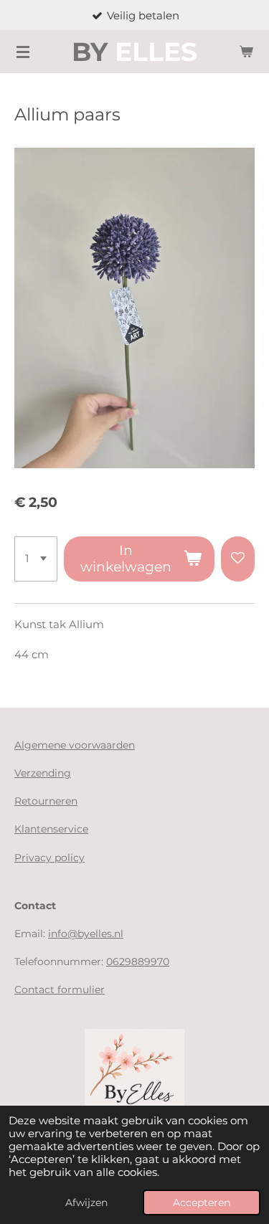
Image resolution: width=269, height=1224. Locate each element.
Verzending (42, 773)
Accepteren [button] (201, 1202)
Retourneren (45, 800)
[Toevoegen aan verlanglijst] (238, 559)
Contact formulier (59, 989)
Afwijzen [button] (86, 1202)
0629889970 (137, 961)
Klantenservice (51, 828)
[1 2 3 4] (35, 559)
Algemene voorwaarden (74, 745)
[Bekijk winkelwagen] (246, 51)
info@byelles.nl (85, 933)
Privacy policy (49, 857)
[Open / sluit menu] (23, 51)
